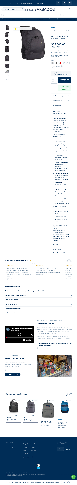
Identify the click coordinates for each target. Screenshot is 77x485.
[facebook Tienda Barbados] (12, 447)
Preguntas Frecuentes (29, 444)
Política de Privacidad (29, 450)
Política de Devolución (29, 447)
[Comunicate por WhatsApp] (73, 477)
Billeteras (35, 15)
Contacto (26, 453)
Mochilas (25, 15)
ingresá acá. (40, 474)
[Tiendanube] (65, 474)
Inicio (8, 15)
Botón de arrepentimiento (14, 475)
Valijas (16, 15)
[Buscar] (22, 9)
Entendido (65, 482)
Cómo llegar (11, 374)
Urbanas (62, 30)
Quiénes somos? (28, 457)
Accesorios (47, 15)
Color (52, 60)
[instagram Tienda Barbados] (7, 447)
